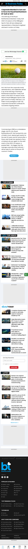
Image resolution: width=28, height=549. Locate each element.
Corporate (5, 488)
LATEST (6, 373)
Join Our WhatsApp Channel (13, 51)
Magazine (17, 490)
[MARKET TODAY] (8, 307)
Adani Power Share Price (20, 504)
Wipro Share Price (19, 528)
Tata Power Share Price (7, 530)
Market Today (6, 484)
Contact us (16, 535)
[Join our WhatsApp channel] (25, 276)
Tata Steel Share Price (20, 506)
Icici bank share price (7, 528)
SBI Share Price (19, 526)
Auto (16, 494)
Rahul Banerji (9, 56)
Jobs (4, 497)
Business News (3, 6)
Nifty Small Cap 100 (20, 515)
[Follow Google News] (13, 61)
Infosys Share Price (7, 526)
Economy (17, 484)
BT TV (16, 492)
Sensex (4, 513)
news (12, 6)
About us (3, 535)
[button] (25, 547)
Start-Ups (5, 492)
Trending (5, 490)
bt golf (9, 6)
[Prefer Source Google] (5, 61)
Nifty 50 (17, 513)
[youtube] (5, 477)
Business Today (16, 0)
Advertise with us (5, 537)
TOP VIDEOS (11, 235)
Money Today (18, 486)
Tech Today (6, 486)
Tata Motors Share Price (7, 504)
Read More (13, 155)
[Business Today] (14, 4)
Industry (5, 494)
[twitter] (7, 477)
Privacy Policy (17, 537)
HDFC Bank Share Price (7, 506)
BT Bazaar (23, 0)
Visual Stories (18, 488)
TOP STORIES (8, 182)
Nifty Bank (5, 515)
